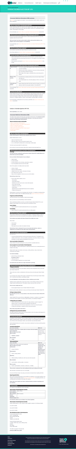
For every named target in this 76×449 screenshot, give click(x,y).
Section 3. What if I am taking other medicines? (27, 52)
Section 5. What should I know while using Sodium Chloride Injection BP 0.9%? (31, 87)
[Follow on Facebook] (63, 1)
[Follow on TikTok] (67, 1)
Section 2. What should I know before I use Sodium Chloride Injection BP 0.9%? (31, 43)
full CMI (12, 20)
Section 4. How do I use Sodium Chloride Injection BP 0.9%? (32, 61)
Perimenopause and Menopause (50, 3)
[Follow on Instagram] (65, 1)
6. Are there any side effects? (14, 129)
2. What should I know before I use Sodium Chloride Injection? (20, 124)
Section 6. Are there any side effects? (38, 193)
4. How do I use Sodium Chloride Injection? (17, 126)
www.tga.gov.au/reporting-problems (29, 377)
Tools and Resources (28, 3)
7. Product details (13, 130)
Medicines (20, 3)
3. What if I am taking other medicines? (16, 125)
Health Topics (38, 3)
